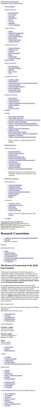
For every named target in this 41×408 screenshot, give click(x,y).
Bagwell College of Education (17, 121)
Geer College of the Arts (15, 118)
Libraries (7, 370)
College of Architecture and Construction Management (21, 238)
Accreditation (9, 395)
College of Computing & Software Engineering (22, 123)
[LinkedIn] (22, 317)
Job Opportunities (10, 379)
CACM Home (9, 261)
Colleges (7, 110)
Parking (7, 349)
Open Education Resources (16, 86)
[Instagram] (22, 319)
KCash (10, 20)
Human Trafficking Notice (12, 404)
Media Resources (10, 350)
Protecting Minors (13, 193)
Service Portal (12, 38)
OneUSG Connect (14, 108)
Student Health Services (15, 36)
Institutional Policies (14, 187)
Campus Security (10, 382)
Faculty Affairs (12, 81)
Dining (10, 31)
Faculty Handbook (14, 88)
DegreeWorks (12, 18)
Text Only (8, 405)
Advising (11, 51)
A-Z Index (8, 218)
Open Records (9, 402)
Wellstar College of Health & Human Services (22, 137)
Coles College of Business (16, 116)
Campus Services (13, 101)
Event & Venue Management (17, 158)
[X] (22, 316)
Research (7, 240)
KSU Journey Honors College (17, 132)
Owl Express (12, 14)
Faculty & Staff (9, 60)
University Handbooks (15, 185)
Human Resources (13, 100)
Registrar (7, 377)
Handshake (11, 23)
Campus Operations (14, 167)
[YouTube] (22, 321)
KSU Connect (12, 71)
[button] (14, 223)
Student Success (13, 50)
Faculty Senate (12, 208)
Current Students (10, 6)
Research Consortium (11, 254)
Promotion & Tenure (14, 90)
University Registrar (14, 58)
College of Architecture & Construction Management (24, 120)
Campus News (9, 360)
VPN (10, 73)
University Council (14, 203)
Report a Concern (10, 399)
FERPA (10, 197)
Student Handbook (14, 53)
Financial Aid (12, 56)
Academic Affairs (13, 80)
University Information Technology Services (21, 103)
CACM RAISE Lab (11, 256)
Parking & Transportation (16, 33)
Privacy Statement (10, 393)
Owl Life (11, 21)
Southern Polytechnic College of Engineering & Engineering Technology (22, 134)
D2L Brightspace (13, 13)
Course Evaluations (14, 25)
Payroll (10, 106)
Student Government (14, 210)
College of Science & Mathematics (18, 128)
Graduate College (13, 130)
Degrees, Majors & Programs (13, 375)
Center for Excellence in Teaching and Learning (22, 83)
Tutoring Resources (14, 48)
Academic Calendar (10, 359)
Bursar (10, 55)
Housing (7, 372)
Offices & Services (10, 145)
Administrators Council (15, 205)
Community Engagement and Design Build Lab (19, 258)
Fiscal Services (12, 162)
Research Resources (11, 259)
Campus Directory (13, 41)
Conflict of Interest (14, 190)
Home (6, 251)
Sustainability (9, 385)
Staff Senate (12, 207)
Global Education (10, 384)
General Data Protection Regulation (19, 192)
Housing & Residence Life (16, 157)
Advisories (8, 397)
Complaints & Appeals (15, 188)
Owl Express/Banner (14, 68)
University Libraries (14, 35)
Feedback (7, 400)
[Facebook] (22, 314)
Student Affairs (12, 155)
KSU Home (4, 221)
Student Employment (14, 40)
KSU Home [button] (4, 3)
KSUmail (11, 16)
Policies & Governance (11, 178)
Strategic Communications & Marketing (20, 169)
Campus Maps (9, 347)
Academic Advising (14, 165)
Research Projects (10, 253)
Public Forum (12, 195)
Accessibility (8, 387)
